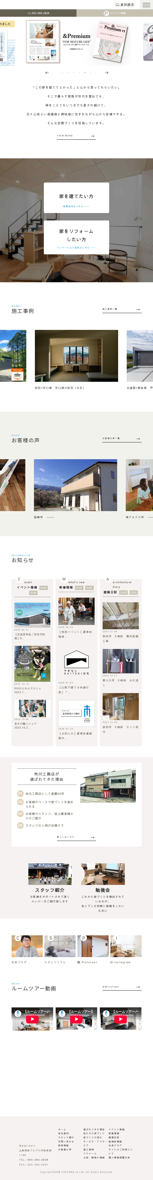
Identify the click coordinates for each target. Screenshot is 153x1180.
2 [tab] (68, 72)
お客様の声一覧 (111, 438)
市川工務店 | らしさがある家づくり (15, 4)
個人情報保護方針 (119, 1157)
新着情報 (66, 587)
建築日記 (110, 592)
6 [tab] (90, 72)
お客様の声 (65, 1149)
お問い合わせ (66, 1141)
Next (106, 72)
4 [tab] (79, 72)
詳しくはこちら (66, 836)
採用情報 (63, 1145)
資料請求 (127, 4)
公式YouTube (110, 986)
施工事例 (88, 1149)
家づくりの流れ (92, 1137)
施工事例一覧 (110, 309)
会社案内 (63, 1133)
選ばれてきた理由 (94, 1129)
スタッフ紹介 (66, 1137)
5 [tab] (85, 72)
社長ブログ (115, 1145)
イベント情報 (118, 13)
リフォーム (90, 1153)
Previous (47, 72)
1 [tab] (62, 72)
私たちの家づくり (94, 1133)
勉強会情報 (115, 1141)
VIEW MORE (65, 135)
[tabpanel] (76, 41)
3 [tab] (74, 72)
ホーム (62, 1129)
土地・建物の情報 (94, 1157)
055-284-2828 (38, 13)
